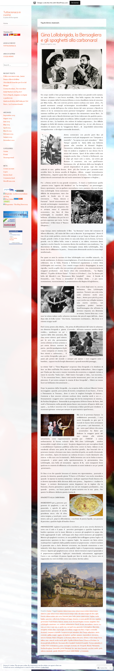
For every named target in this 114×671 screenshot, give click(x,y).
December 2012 (8, 140)
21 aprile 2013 (62, 627)
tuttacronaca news (69, 611)
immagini (67, 646)
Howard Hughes (78, 622)
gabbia (50, 635)
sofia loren (56, 619)
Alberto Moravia (77, 638)
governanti (44, 622)
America (75, 619)
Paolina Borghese (46, 648)
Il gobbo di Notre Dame (75, 640)
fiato (54, 630)
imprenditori (87, 635)
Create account (8, 169)
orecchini (91, 648)
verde (97, 616)
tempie (95, 638)
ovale (91, 638)
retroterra (95, 635)
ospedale (98, 619)
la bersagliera (87, 627)
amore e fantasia (46, 638)
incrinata (74, 646)
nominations (53, 646)
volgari (87, 630)
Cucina (49, 611)
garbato (73, 635)
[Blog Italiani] (8, 199)
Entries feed (7, 175)
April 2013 (6, 128)
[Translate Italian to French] (8, 35)
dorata (82, 624)
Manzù (89, 646)
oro (58, 624)
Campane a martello (54, 632)
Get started (74, 3)
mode (57, 640)
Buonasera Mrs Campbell (67, 643)
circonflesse (68, 630)
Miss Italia (96, 627)
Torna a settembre (95, 643)
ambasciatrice (70, 624)
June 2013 (6, 121)
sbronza (92, 619)
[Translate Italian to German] (11, 35)
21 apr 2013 (53, 627)
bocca (100, 638)
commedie (93, 630)
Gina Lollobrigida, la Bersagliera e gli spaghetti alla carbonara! (71, 37)
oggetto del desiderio (63, 635)
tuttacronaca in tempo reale (68, 614)
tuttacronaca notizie (82, 611)
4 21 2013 (47, 627)
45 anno (60, 646)
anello (96, 648)
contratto (44, 635)
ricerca (96, 624)
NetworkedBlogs (13, 231)
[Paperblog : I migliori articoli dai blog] (9, 191)
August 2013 (7, 118)
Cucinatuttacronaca (15, 234)
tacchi (61, 640)
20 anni (81, 619)
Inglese (92, 616)
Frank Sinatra (53, 622)
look (70, 622)
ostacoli (51, 640)
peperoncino (85, 616)
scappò (54, 635)
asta (76, 648)
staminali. (49, 651)
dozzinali (44, 632)
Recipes (12, 239)
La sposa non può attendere (70, 632)
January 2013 (7, 137)
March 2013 (7, 131)
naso (47, 640)
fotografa (83, 646)
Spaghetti (93, 622)
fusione (60, 622)
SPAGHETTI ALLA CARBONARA (68, 651)
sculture (62, 624)
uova (60, 616)
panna (78, 616)
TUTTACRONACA (9, 46)
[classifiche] (15, 217)
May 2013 (6, 125)
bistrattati (68, 648)
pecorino (49, 619)
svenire (50, 630)
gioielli (86, 619)
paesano (79, 635)
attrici (97, 632)
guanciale (80, 627)
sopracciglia (60, 630)
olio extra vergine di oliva (86, 614)
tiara (79, 648)
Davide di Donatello (81, 643)
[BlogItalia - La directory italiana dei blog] (15, 196)
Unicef (77, 624)
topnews (60, 611)
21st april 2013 (71, 627)
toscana (86, 622)
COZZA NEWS (8, 56)
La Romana (67, 638)
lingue (70, 619)
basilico (43, 619)
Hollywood (64, 619)
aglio (96, 614)
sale (56, 616)
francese (65, 616)
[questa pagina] (18, 199)
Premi (5, 154)
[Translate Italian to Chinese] (18, 35)
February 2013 (8, 134)
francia (43, 616)
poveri (62, 648)
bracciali (84, 648)
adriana (86, 638)
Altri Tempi (83, 632)
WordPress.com (9, 181)
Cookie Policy (45, 667)
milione (43, 651)
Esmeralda (56, 648)
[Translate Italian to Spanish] (15, 35)
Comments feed (9, 178)
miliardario (91, 632)
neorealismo (89, 624)
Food (11, 238)
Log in (5, 172)
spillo (65, 640)
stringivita (44, 630)
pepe (48, 614)
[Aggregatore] (19, 191)
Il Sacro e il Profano (90, 640)
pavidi (55, 651)
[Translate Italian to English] (4, 35)
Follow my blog (15, 242)
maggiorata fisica (78, 630)
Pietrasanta (95, 646)
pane (70, 616)
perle (100, 648)
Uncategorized (8, 157)
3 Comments (84, 651)
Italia (74, 616)
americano (52, 624)
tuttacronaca (55, 614)
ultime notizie (50, 616)
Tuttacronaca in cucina (12, 13)
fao (73, 648)
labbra (43, 640)
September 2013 (9, 115)
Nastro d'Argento (57, 638)
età (78, 646)
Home (5, 23)
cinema (66, 622)
